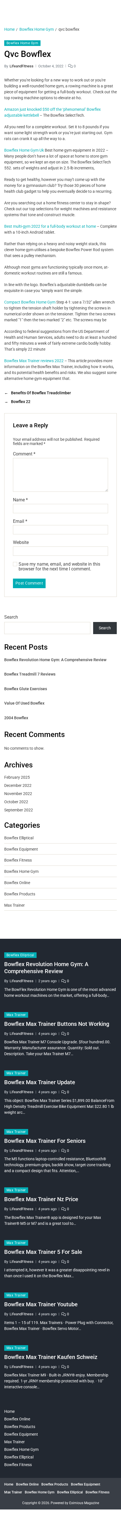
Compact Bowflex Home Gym (29, 302)
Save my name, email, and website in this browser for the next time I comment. (59, 567)
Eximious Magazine (84, 1503)
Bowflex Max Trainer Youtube (41, 1304)
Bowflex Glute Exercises (25, 689)
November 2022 (18, 793)
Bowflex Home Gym (22, 43)
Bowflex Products (19, 894)
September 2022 (18, 810)
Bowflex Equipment (21, 849)
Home (9, 1411)
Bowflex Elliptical (18, 838)
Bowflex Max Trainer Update (39, 1082)
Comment (24, 454)
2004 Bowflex (16, 718)
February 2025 (17, 777)
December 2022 (18, 785)
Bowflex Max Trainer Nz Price (41, 1199)
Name (20, 499)
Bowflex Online (17, 882)
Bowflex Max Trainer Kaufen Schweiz (50, 1357)
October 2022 (16, 802)
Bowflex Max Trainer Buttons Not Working (56, 1024)
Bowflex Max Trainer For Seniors (45, 1140)
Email (20, 521)
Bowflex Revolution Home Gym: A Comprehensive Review (55, 660)
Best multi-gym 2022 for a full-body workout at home (50, 226)
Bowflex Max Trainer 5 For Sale (43, 1251)
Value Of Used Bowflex (24, 703)
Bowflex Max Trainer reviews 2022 (34, 360)
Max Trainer (14, 905)
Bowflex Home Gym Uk (24, 150)
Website (21, 542)
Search (11, 617)
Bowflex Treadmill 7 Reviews (29, 674)
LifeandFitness (21, 66)
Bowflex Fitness (18, 860)
